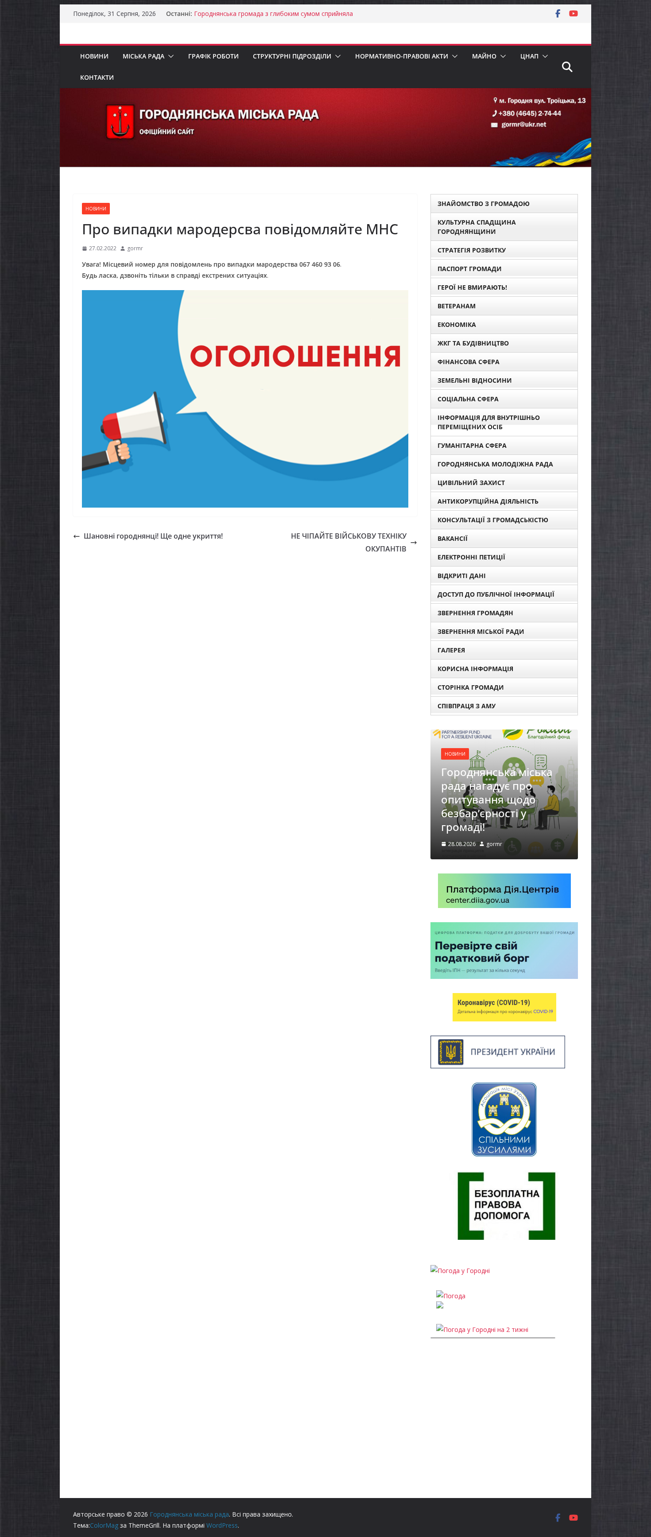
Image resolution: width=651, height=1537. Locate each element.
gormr (135, 248)
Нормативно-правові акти (401, 56)
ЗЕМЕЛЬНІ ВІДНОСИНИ (475, 380)
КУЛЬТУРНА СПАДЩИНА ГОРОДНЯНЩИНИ (477, 227)
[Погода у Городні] (460, 1270)
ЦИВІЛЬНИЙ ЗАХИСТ (471, 482)
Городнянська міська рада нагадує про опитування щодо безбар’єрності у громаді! (497, 799)
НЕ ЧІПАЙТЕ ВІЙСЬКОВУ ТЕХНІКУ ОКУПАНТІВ (349, 542)
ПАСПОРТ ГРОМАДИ (470, 268)
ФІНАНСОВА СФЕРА (469, 361)
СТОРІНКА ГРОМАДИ (471, 687)
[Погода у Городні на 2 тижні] (482, 1329)
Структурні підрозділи (292, 56)
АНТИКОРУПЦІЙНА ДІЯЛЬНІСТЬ (488, 501)
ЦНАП (529, 56)
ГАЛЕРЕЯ (451, 650)
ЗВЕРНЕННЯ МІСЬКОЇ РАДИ (481, 631)
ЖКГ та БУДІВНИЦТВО (473, 343)
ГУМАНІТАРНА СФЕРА (472, 445)
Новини (94, 56)
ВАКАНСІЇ (453, 538)
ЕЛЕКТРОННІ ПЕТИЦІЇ (471, 557)
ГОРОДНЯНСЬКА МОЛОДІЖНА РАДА (495, 464)
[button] (169, 56)
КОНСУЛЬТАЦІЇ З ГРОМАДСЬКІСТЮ (493, 520)
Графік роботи (213, 56)
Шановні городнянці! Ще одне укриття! (153, 536)
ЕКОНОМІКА (457, 324)
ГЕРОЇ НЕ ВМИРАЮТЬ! (472, 287)
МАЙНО (484, 56)
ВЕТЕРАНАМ (457, 306)
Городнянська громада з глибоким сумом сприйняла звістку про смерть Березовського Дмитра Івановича (275, 18)
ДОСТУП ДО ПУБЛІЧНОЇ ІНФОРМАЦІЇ (496, 594)
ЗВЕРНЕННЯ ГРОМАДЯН (475, 613)
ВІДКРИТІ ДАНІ (462, 575)
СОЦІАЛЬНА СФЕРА (468, 399)
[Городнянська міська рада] (325, 94)
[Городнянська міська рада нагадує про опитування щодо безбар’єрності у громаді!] (504, 735)
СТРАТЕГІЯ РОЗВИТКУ (472, 250)
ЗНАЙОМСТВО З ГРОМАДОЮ (484, 203)
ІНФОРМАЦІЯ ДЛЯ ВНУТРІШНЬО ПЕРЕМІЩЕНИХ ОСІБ (489, 422)
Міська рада (143, 56)
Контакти (97, 77)
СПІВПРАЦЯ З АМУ (467, 706)
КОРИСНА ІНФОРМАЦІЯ (475, 668)
